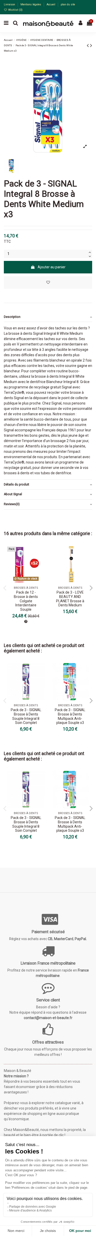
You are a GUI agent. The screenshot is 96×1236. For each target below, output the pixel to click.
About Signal (13, 494)
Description (12, 317)
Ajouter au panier (52, 267)
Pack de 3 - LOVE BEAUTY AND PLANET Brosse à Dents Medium (70, 598)
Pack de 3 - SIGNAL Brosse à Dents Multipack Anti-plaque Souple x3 (70, 716)
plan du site (68, 4)
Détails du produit (16, 484)
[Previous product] (88, 45)
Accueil (51, 4)
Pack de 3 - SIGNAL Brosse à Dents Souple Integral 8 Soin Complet (26, 716)
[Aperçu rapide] (41, 562)
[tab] (48, 317)
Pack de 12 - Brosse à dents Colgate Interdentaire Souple (26, 600)
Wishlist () (15, 9)
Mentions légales (31, 4)
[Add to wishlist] (48, 282)
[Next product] (91, 45)
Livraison (10, 4)
